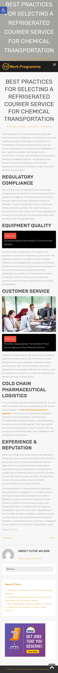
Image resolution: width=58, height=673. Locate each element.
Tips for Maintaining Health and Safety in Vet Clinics (29, 604)
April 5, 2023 (12, 127)
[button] (3, 10)
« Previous (7, 538)
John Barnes (46, 127)
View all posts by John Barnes (29, 559)
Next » (53, 538)
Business (14, 530)
